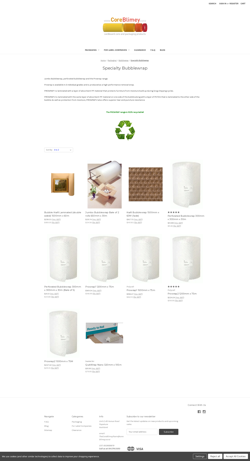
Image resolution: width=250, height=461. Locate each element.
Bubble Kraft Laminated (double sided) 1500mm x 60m (62, 214)
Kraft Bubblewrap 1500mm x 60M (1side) (143, 214)
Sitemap (48, 430)
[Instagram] (204, 411)
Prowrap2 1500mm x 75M (58, 361)
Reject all (215, 456)
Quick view (63, 179)
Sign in (222, 3)
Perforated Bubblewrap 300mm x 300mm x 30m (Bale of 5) (62, 288)
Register (233, 3)
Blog (162, 50)
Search (212, 3)
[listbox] (63, 150)
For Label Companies (115, 50)
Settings (199, 456)
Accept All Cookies (236, 456)
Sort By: (49, 150)
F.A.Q (152, 50)
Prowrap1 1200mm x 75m (99, 286)
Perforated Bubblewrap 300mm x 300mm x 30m (186, 217)
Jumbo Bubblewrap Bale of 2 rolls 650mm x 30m (102, 214)
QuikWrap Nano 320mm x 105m (103, 364)
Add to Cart (63, 189)
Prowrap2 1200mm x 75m (182, 293)
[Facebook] (199, 411)
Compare (62, 184)
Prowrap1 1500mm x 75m (141, 290)
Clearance (140, 50)
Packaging (90, 50)
